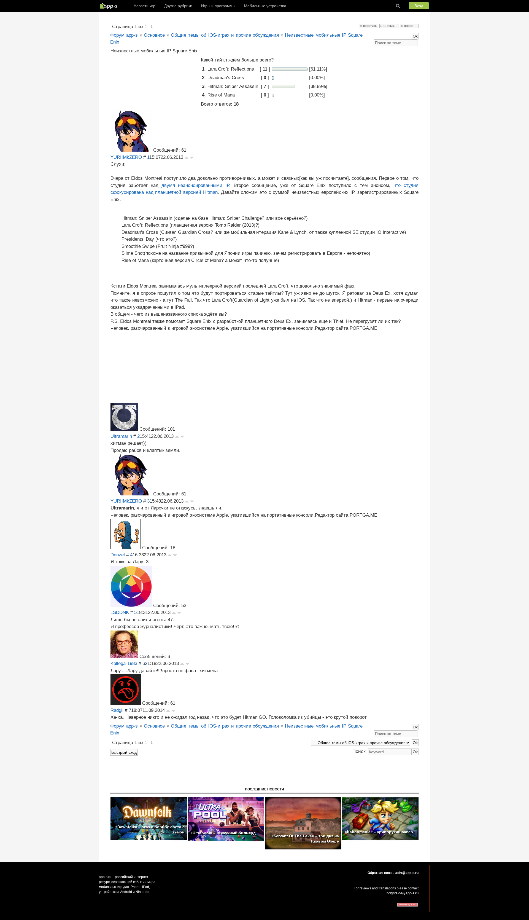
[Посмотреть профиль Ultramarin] (124, 429)
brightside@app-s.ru (403, 893)
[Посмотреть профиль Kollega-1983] (124, 656)
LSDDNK (119, 612)
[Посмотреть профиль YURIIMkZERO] (131, 150)
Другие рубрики (178, 6)
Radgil (116, 710)
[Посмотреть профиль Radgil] (125, 703)
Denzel (117, 554)
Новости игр (144, 6)
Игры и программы (218, 6)
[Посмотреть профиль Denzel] (125, 547)
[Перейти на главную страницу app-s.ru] (110, 6)
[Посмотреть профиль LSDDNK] (131, 605)
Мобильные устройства (265, 6)
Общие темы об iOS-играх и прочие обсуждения (225, 35)
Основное (154, 35)
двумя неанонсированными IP (195, 185)
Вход (418, 6)
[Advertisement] (264, 366)
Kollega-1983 (123, 663)
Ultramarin (121, 436)
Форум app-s (124, 35)
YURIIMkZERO (126, 157)
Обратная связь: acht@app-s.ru (393, 873)
